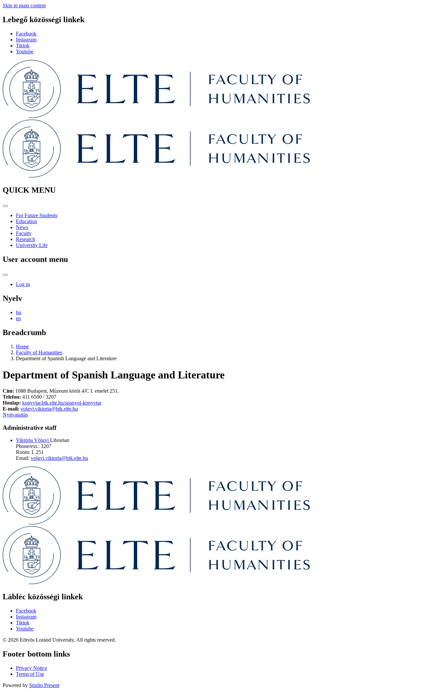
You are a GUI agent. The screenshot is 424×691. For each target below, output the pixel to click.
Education (26, 221)
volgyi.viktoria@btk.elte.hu (49, 409)
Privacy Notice (31, 668)
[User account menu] (5, 275)
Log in (23, 284)
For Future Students (36, 215)
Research (25, 239)
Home (22, 346)
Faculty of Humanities (39, 352)
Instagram (26, 39)
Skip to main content (24, 5)
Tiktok (22, 45)
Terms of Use (30, 674)
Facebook (26, 33)
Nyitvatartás (15, 415)
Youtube (24, 51)
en (18, 318)
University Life (32, 245)
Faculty (23, 233)
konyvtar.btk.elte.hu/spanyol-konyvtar (61, 403)
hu (18, 312)
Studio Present (44, 685)
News (22, 227)
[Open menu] (5, 206)
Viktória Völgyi (33, 440)
